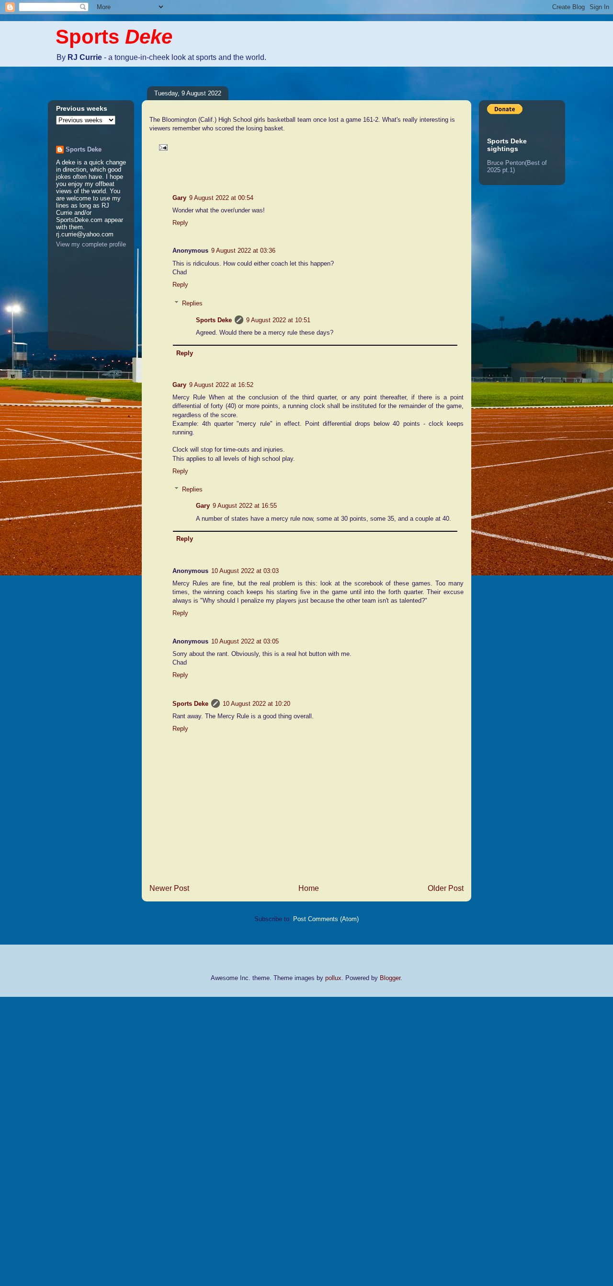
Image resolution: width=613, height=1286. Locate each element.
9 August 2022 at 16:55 (245, 505)
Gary (179, 197)
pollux (333, 978)
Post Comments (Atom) (326, 919)
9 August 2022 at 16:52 (221, 384)
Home (308, 888)
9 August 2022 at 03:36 (243, 250)
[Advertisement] (38, 1140)
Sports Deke (214, 320)
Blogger (390, 978)
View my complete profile (91, 244)
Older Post (446, 888)
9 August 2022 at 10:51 (278, 320)
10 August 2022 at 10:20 (256, 703)
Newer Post (169, 888)
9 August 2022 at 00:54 (221, 197)
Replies (192, 303)
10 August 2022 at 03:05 (245, 641)
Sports (114, 36)
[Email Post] (162, 147)
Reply (180, 222)
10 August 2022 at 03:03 (245, 570)
